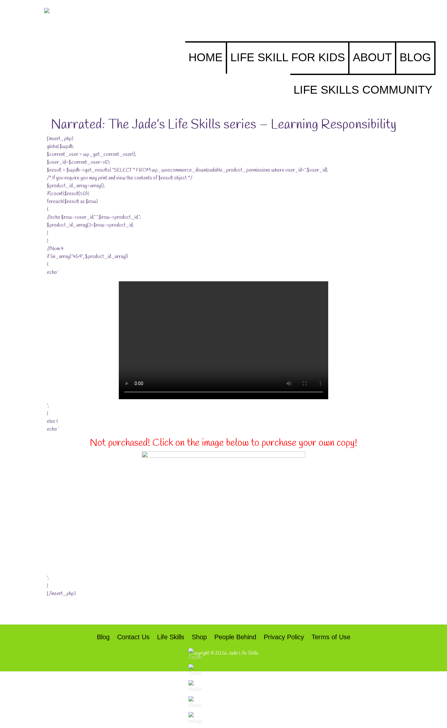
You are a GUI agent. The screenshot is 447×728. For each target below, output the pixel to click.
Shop (199, 637)
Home (205, 57)
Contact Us (133, 637)
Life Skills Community (363, 89)
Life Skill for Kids (287, 57)
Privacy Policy (284, 637)
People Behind (235, 637)
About (372, 57)
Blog (415, 57)
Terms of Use (331, 637)
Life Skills (170, 637)
